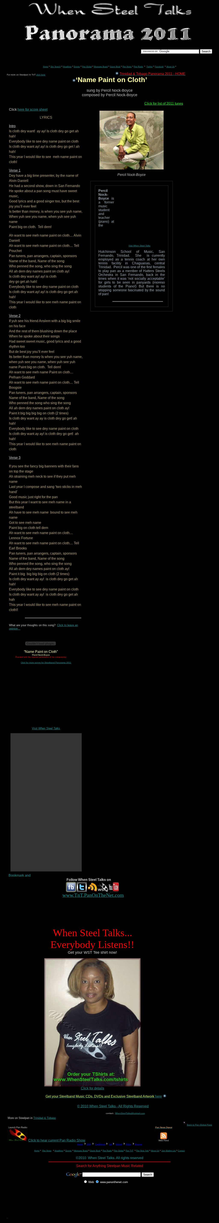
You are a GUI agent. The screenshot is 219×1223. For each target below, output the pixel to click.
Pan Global (119, 1151)
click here (40, 75)
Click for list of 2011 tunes (163, 103)
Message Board (81, 1151)
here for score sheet (32, 109)
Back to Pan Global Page (199, 1125)
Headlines (59, 1151)
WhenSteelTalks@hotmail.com (130, 1113)
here (158, 1096)
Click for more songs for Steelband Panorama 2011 (46, 662)
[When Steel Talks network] (103, 891)
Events (68, 1151)
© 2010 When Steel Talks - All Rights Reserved (113, 1106)
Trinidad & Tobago (44, 1118)
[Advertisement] (85, 913)
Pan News (47, 1151)
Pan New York (142, 1151)
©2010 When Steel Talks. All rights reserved (109, 1158)
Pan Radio (107, 1151)
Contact (181, 1151)
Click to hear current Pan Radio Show (56, 1140)
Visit (46, 728)
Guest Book (95, 1151)
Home (37, 1151)
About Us (155, 1151)
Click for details (92, 1088)
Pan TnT (129, 1151)
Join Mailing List (168, 1151)
